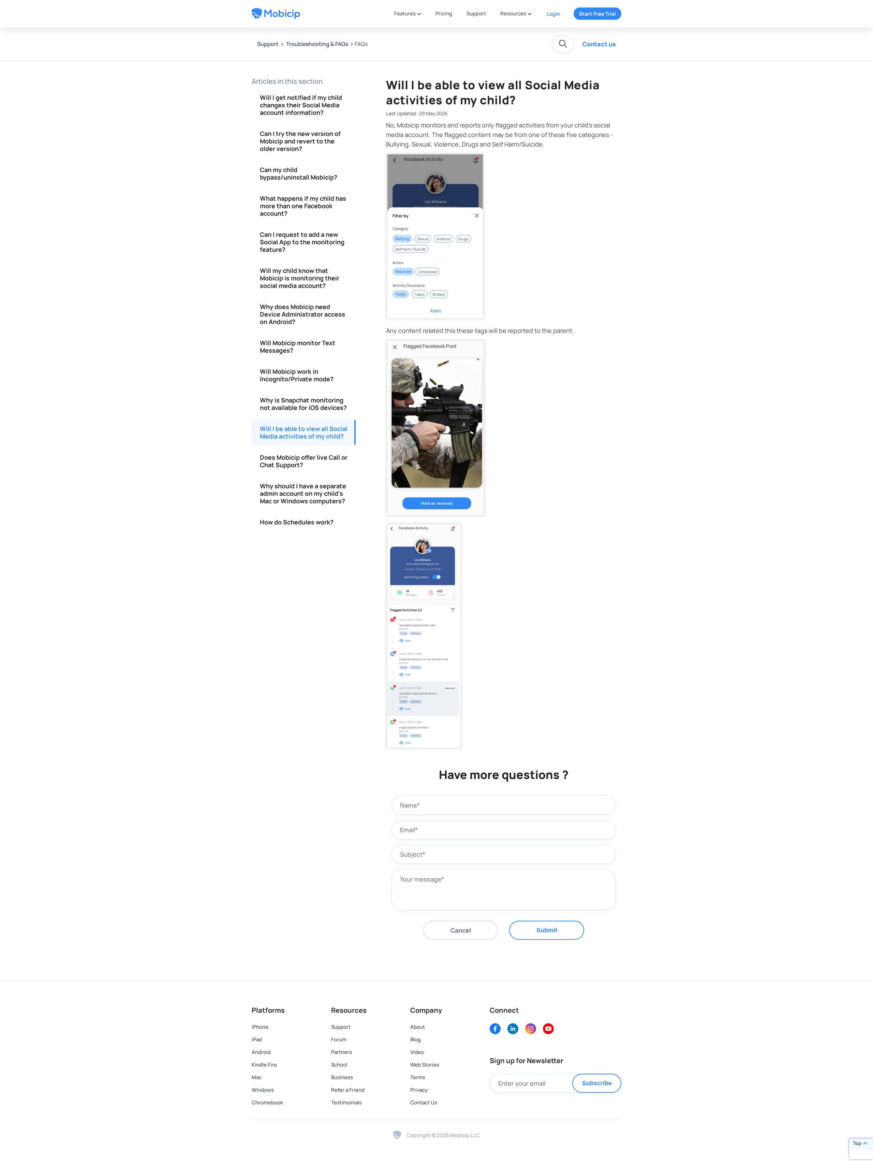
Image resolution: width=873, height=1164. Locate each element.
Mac (257, 1077)
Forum (338, 1039)
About (417, 1026)
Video (417, 1052)
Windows (263, 1089)
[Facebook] (495, 1028)
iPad (257, 1039)
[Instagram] (530, 1028)
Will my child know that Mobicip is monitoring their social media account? (299, 278)
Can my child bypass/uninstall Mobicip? (298, 173)
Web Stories (424, 1064)
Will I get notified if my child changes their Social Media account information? (301, 105)
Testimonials (346, 1102)
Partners (341, 1052)
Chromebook (267, 1102)
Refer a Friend (348, 1089)
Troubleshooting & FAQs (316, 44)
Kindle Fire (264, 1064)
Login (553, 13)
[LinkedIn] (512, 1028)
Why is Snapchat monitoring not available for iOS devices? (303, 404)
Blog (415, 1039)
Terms (417, 1077)
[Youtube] (548, 1028)
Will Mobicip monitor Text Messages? (297, 346)
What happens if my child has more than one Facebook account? (303, 205)
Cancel (460, 930)
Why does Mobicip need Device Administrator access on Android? (302, 314)
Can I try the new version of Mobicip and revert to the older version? (300, 141)
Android (261, 1052)
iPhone (260, 1026)
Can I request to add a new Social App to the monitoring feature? (302, 242)
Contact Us (423, 1102)
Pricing (443, 13)
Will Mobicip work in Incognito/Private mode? (297, 375)
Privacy (419, 1089)
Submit (546, 930)
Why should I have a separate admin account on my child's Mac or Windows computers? (303, 493)
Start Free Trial (597, 13)
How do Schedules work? (297, 522)
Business (342, 1077)
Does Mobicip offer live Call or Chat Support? (303, 461)
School (339, 1064)
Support (476, 13)
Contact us (599, 44)
